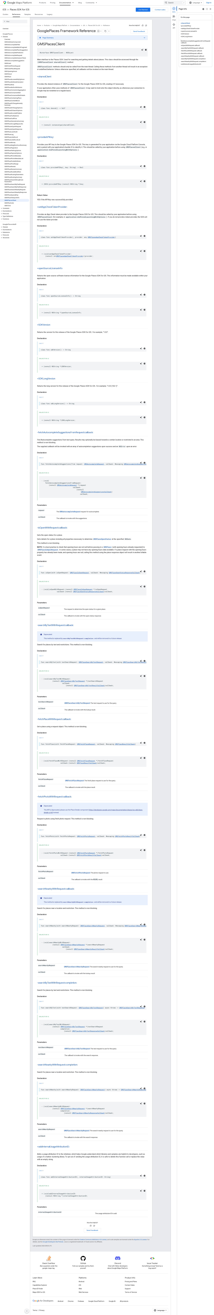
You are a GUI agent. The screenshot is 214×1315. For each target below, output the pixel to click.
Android (81, 1281)
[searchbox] (15, 21)
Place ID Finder (38, 1289)
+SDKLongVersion (46, 378)
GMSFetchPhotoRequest (86, 836)
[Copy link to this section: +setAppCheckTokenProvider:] (69, 207)
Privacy (41, 1310)
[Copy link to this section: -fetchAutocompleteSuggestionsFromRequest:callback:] (95, 432)
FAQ (34, 1281)
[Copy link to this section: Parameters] (49, 505)
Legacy (49, 14)
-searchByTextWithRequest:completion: (57, 982)
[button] (14, 36)
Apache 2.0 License (140, 1239)
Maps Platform (24, 2)
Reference (16, 14)
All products (124, 1301)
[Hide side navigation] (27, 1311)
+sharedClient (44, 76)
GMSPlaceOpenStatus (102, 539)
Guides (5, 14)
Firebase (81, 1301)
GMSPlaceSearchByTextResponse (132, 1008)
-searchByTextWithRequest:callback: (55, 625)
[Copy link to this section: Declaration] (49, 97)
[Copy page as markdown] (105, 31)
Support (128, 1289)
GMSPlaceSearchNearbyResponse (133, 1090)
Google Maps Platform (60, 25)
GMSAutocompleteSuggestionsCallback (139, 464)
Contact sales (160, 10)
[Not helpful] (146, 25)
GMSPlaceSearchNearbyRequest (92, 926)
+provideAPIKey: (45, 137)
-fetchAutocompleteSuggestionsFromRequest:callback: (65, 432)
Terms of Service (131, 1292)
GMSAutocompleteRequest (94, 464)
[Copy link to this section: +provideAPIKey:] (56, 137)
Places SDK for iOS (19, 9)
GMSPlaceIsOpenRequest (48, 550)
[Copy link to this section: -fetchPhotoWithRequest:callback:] (74, 797)
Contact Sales (130, 1285)
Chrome (70, 1301)
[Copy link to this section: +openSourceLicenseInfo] (64, 268)
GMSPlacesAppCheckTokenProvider (101, 237)
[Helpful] (142, 25)
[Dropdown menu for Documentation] (73, 2)
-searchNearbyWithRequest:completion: (57, 1064)
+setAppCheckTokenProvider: (52, 207)
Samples (27, 14)
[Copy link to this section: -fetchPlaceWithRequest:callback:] (73, 719)
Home (39, 25)
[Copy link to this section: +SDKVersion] (52, 325)
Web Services (83, 1292)
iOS (4, 9)
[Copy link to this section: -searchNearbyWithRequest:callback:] (76, 889)
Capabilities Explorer (40, 1285)
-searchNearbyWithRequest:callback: (55, 888)
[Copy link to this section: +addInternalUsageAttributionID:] (72, 1147)
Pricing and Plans (131, 1281)
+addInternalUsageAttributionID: (53, 1146)
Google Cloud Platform (96, 1301)
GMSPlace (107, 547)
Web (80, 1289)
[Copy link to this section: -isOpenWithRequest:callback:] (69, 528)
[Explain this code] (142, 50)
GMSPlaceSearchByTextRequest (91, 662)
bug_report (203, 9)
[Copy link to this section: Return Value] (49, 195)
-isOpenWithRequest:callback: (52, 527)
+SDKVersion (43, 324)
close (210, 9)
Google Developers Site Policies (53, 1242)
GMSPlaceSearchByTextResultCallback (138, 662)
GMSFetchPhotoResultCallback (127, 836)
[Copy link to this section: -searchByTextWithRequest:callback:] (76, 625)
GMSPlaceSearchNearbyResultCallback (89, 949)
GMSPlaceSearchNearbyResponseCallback (88, 1113)
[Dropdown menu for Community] (97, 2)
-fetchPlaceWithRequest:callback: (54, 719)
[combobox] (175, 3)
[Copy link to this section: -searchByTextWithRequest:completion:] (79, 983)
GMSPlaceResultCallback (125, 744)
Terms (35, 1310)
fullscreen (207, 9)
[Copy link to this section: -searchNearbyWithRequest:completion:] (80, 1065)
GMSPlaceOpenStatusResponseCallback (124, 573)
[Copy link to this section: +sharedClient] (53, 76)
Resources (39, 14)
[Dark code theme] (146, 50)
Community (90, 3)
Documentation (65, 3)
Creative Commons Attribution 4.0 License (93, 1239)
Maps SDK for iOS (39, 1292)
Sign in (208, 3)
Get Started (143, 10)
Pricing (52, 3)
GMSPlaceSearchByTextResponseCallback (88, 1031)
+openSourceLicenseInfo (49, 268)
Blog (80, 3)
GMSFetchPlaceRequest (86, 744)
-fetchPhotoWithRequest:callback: (54, 796)
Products (42, 3)
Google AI (112, 1301)
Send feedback (139, 31)
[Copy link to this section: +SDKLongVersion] (57, 378)
